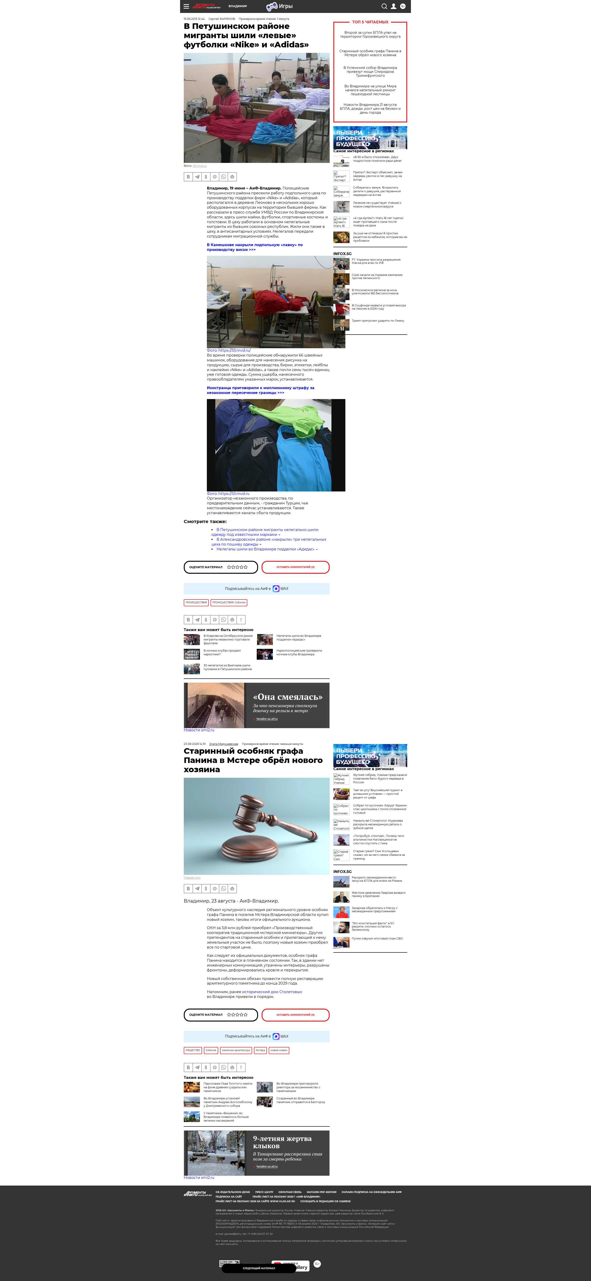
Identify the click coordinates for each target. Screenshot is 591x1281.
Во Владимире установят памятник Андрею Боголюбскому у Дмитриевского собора (228, 1102)
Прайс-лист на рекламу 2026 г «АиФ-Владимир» (286, 1196)
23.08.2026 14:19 (194, 744)
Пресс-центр (264, 1192)
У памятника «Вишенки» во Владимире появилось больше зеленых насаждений (226, 1116)
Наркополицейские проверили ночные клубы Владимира (299, 652)
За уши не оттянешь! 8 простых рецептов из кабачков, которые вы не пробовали (380, 237)
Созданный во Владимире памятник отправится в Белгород (301, 1100)
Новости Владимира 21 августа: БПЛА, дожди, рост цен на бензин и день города (370, 109)
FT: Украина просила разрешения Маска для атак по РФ (376, 261)
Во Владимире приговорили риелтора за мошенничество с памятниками (298, 1087)
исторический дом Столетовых (272, 992)
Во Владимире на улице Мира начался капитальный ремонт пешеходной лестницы (370, 90)
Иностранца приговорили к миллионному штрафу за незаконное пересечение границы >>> (260, 390)
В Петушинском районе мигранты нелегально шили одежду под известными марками (264, 532)
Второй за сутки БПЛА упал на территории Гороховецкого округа (370, 35)
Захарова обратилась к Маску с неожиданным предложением (375, 909)
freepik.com (192, 877)
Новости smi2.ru (199, 730)
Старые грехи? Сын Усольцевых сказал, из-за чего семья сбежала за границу (379, 854)
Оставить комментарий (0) (296, 567)
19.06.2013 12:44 (194, 19)
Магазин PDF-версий (321, 1192)
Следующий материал (259, 1268)
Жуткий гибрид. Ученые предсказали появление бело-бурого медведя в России (380, 778)
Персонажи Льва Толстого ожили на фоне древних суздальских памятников (228, 1087)
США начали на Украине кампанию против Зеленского (377, 276)
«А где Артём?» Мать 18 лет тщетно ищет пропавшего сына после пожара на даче (378, 221)
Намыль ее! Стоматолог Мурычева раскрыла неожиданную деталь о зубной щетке (378, 824)
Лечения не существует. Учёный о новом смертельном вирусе (377, 204)
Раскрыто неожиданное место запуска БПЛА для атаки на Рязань (377, 879)
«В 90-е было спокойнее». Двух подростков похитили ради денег (377, 158)
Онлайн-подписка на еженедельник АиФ (372, 1192)
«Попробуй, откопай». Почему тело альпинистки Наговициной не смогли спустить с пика (378, 839)
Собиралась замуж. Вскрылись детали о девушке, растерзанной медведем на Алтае (377, 191)
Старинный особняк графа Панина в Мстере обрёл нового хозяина (370, 53)
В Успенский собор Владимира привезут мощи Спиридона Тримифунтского (370, 72)
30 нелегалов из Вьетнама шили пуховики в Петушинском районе (228, 667)
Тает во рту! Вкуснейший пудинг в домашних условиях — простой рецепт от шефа (377, 793)
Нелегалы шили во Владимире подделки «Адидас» (266, 549)
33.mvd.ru (200, 166)
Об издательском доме (233, 1192)
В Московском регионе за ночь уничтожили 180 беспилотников (375, 292)
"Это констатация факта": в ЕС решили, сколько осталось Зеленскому (373, 926)
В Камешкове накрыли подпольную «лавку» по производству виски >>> (255, 247)
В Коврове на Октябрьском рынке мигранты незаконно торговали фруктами (228, 639)
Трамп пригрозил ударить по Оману (378, 320)
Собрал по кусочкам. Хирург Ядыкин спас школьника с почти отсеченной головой (380, 809)
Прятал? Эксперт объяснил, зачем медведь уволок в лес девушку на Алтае (377, 176)
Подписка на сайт (229, 1196)
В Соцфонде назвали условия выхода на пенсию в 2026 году (379, 307)
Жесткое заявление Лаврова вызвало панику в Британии (379, 894)
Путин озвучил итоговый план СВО (377, 938)
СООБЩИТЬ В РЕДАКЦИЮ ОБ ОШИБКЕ (325, 1201)
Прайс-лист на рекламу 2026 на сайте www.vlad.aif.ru (255, 1201)
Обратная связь (290, 1192)
